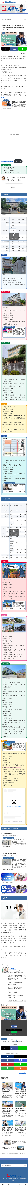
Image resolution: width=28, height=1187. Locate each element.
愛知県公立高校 (6, 1041)
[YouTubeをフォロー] (18, 1001)
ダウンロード (18, 161)
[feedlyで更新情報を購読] (22, 1001)
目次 (12, 187)
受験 (17, 1039)
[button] (25, 19)
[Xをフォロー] (11, 1001)
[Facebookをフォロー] (14, 1001)
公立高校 (11, 1039)
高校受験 (20, 1041)
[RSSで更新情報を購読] (25, 1001)
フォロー (15, 1026)
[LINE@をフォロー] (20, 1001)
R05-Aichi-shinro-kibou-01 (7, 161)
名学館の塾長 (12, 969)
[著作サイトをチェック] (9, 1001)
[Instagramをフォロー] (16, 1001)
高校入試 (5, 1039)
